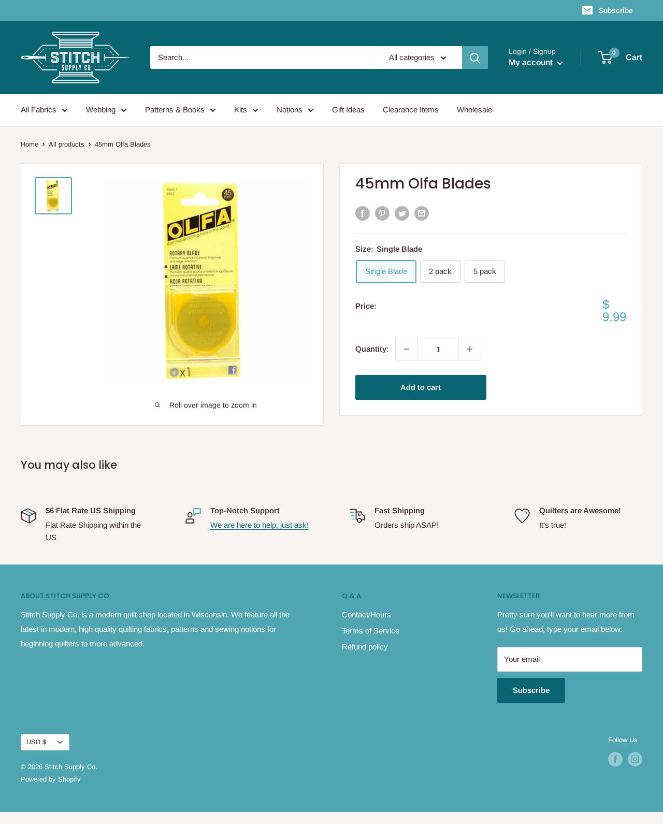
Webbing (101, 109)
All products (66, 144)
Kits (240, 109)
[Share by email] (421, 213)
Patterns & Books (175, 109)
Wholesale (474, 109)
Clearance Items (411, 109)
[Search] (475, 57)
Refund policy (365, 646)
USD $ (36, 742)
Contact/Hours (366, 614)
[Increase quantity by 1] (470, 349)
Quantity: (372, 348)
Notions (289, 109)
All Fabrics (38, 109)
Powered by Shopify (51, 779)
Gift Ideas (348, 109)
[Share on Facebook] (362, 213)
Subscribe (616, 10)
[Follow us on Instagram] (635, 759)
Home (29, 144)
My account (532, 62)
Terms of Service (370, 630)
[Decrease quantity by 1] (406, 349)
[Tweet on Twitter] (402, 213)
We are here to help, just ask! (259, 525)
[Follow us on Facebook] (615, 759)
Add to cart (420, 387)
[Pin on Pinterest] (382, 213)
